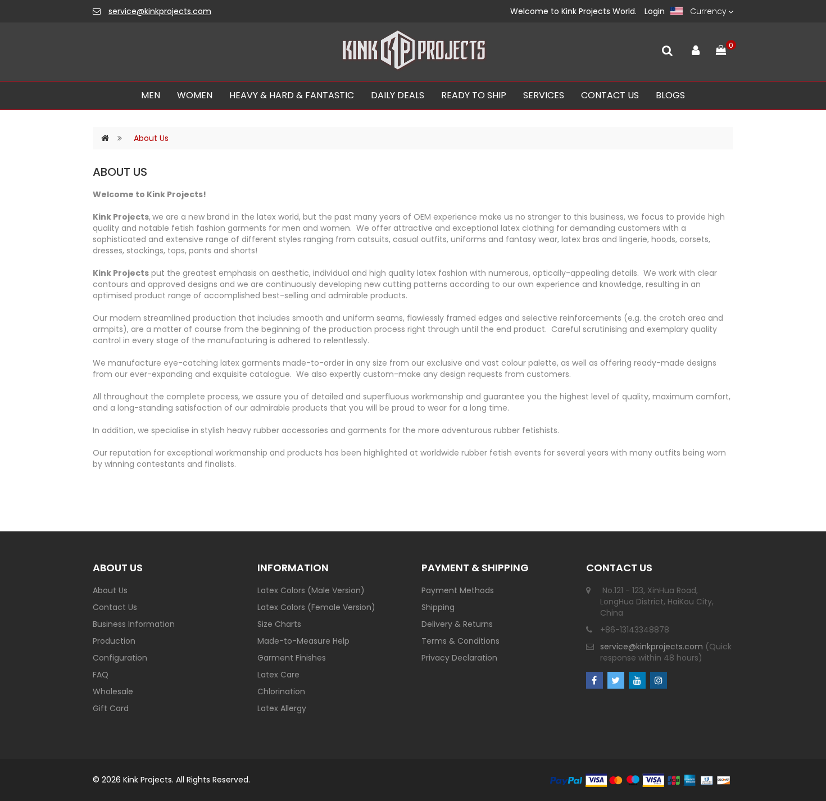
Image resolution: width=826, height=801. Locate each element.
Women (194, 95)
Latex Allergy (281, 708)
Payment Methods (457, 590)
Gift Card (111, 708)
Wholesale (113, 691)
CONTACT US (610, 95)
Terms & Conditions (460, 641)
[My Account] (695, 48)
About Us (151, 138)
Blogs (670, 95)
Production (114, 641)
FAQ (100, 674)
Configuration (120, 657)
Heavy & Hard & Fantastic (291, 95)
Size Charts (279, 624)
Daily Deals (397, 95)
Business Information (134, 624)
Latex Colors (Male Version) (311, 590)
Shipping (438, 607)
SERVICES (543, 95)
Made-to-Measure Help (303, 641)
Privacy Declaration (459, 657)
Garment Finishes (291, 657)
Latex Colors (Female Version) (316, 607)
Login (655, 11)
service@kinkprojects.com (159, 11)
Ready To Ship (473, 95)
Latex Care (278, 674)
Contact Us (115, 607)
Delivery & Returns (457, 624)
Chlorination (281, 691)
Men (150, 95)
